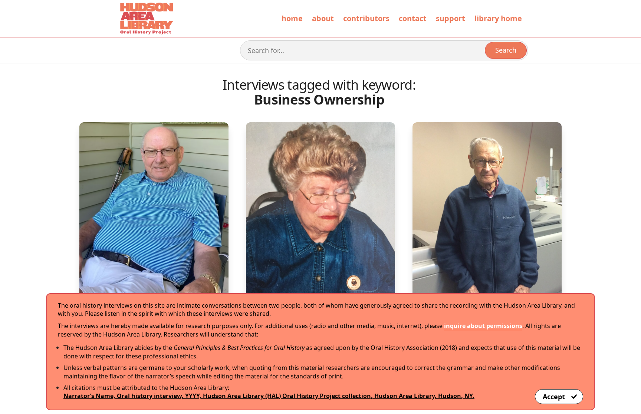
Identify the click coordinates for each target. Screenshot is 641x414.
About (323, 18)
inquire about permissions (483, 326)
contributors (366, 18)
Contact (413, 18)
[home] (146, 18)
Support (450, 18)
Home (292, 18)
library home (498, 18)
